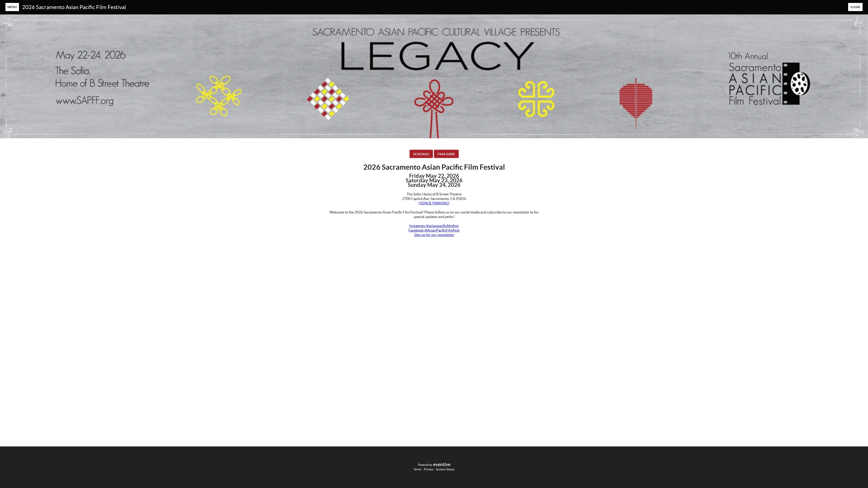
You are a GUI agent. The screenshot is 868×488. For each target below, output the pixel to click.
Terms (417, 469)
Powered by (425, 465)
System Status (445, 469)
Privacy (429, 469)
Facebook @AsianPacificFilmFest (434, 230)
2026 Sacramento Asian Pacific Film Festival (74, 7)
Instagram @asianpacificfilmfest (434, 226)
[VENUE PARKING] (434, 203)
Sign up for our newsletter (434, 235)
